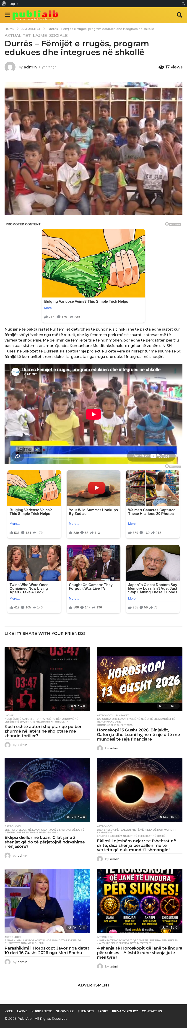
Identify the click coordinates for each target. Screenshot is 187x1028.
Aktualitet (18, 35)
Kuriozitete (41, 1011)
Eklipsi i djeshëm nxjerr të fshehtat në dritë (131, 836)
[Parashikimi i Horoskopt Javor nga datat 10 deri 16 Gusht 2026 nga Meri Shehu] (47, 901)
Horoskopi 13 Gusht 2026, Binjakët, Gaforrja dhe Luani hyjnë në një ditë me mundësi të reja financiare (138, 735)
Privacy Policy (125, 1011)
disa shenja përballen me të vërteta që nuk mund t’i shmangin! (136, 831)
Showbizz (65, 1011)
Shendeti (86, 1011)
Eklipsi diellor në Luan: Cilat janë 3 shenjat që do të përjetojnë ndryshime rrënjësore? (44, 831)
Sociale (58, 35)
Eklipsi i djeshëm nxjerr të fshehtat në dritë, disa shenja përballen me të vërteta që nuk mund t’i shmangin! (136, 845)
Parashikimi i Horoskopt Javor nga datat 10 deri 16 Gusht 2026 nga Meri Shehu (43, 942)
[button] (7, 15)
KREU (9, 1011)
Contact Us (152, 1011)
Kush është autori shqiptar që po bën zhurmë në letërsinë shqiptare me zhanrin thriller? (41, 720)
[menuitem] (4, 3)
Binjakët (122, 715)
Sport (103, 1011)
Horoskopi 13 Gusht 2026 (114, 725)
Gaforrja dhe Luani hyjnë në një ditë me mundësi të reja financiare (136, 720)
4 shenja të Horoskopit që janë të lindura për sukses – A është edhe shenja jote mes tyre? (137, 942)
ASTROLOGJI (105, 715)
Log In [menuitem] (14, 3)
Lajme (40, 35)
